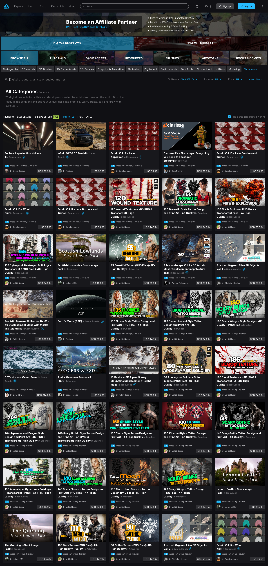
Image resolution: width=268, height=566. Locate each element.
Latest (90, 117)
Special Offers (46, 117)
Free (80, 117)
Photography (10, 69)
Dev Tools (187, 69)
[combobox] (134, 6)
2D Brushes (87, 69)
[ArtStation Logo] (6, 6)
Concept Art (204, 69)
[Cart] (197, 6)
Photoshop (134, 69)
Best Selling (24, 117)
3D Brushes (45, 69)
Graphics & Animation (111, 69)
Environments (169, 69)
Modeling (234, 69)
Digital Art (150, 69)
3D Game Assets (66, 69)
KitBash (220, 69)
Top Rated (68, 117)
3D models (28, 69)
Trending (8, 117)
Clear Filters (255, 79)
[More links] (262, 6)
